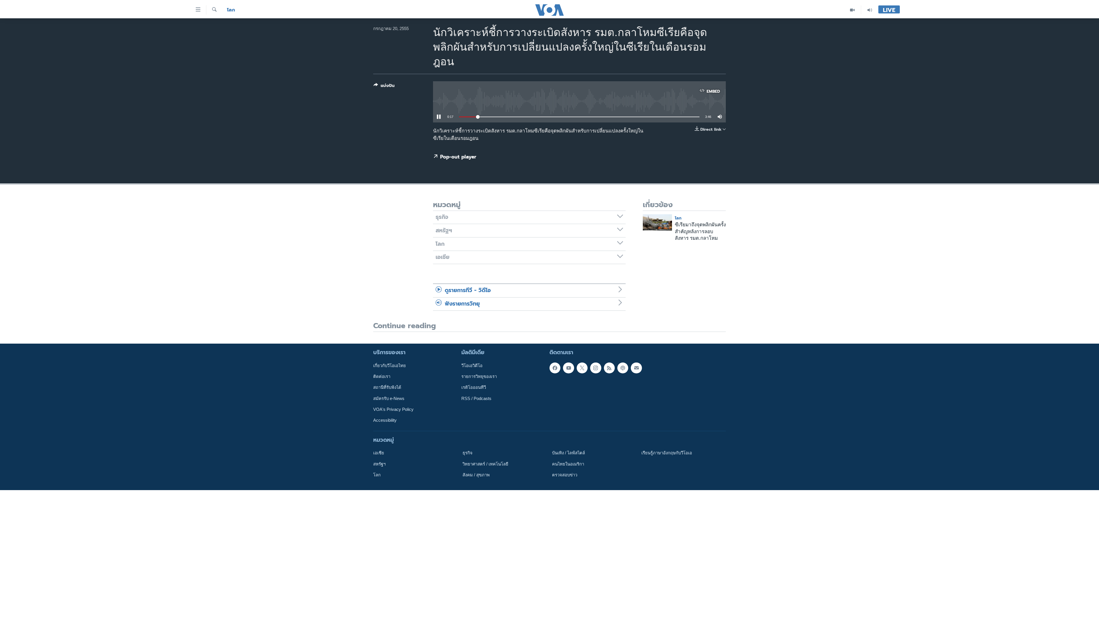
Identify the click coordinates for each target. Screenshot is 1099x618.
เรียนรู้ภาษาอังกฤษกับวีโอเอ (666, 453)
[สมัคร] (636, 368)
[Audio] (869, 9)
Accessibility (385, 420)
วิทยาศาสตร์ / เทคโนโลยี (485, 464)
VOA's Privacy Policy (393, 409)
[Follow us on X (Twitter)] (582, 368)
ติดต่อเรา (381, 376)
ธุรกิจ (467, 453)
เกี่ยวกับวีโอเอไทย (389, 365)
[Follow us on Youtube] (568, 368)
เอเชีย (378, 453)
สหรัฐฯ (379, 464)
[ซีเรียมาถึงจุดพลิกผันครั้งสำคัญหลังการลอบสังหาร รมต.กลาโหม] (657, 222)
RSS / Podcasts (476, 398)
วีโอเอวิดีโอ (472, 365)
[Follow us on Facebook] (555, 368)
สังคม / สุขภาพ (476, 475)
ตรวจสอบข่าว (564, 475)
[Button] (384, 86)
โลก (231, 9)
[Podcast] (622, 368)
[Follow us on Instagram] (595, 368)
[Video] (852, 9)
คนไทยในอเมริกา (568, 464)
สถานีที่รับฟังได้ (387, 387)
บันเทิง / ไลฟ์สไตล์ (568, 453)
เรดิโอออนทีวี (473, 387)
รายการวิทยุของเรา (479, 376)
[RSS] (609, 368)
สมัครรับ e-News (388, 398)
